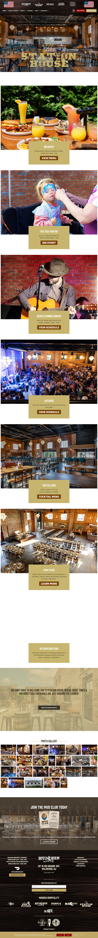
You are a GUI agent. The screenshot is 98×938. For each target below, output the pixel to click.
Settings (76, 935)
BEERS (4, 10)
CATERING (30, 10)
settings (51, 935)
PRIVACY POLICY (49, 929)
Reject (68, 935)
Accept (60, 935)
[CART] (73, 10)
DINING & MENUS (13, 10)
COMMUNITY (44, 10)
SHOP (36, 10)
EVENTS (22, 10)
